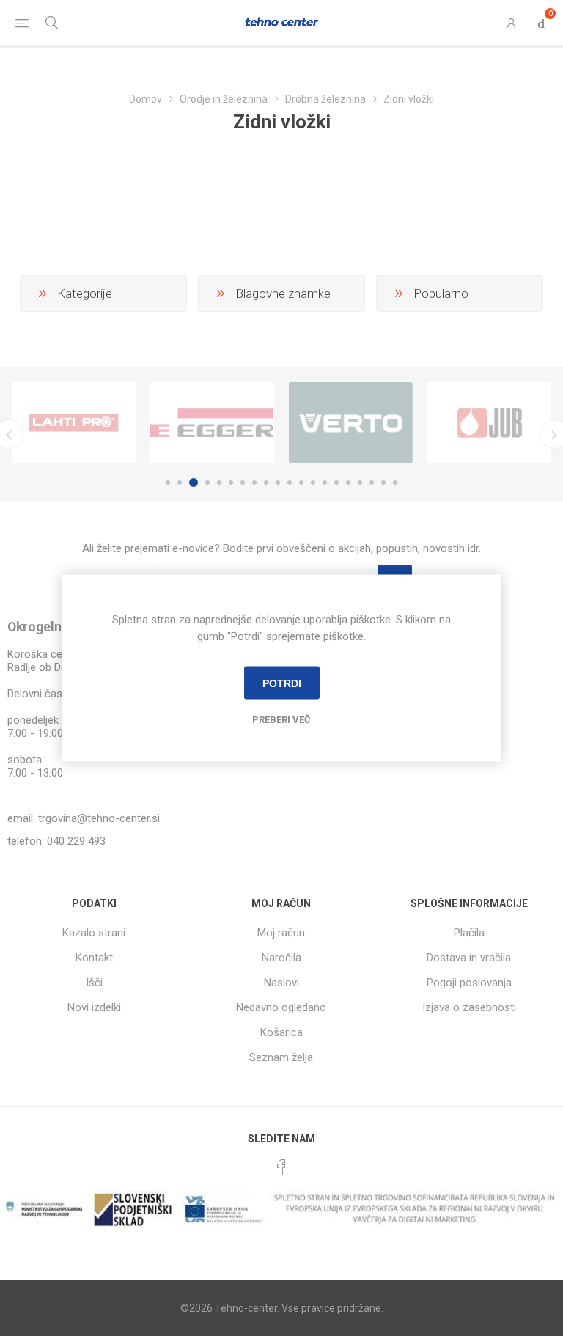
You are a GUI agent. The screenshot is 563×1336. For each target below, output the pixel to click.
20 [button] (395, 482)
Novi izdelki (94, 1007)
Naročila (281, 957)
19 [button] (383, 482)
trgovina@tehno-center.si (99, 818)
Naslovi (281, 982)
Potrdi (281, 683)
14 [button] (325, 482)
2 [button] (179, 482)
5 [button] (219, 482)
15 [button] (336, 482)
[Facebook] (281, 1167)
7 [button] (242, 482)
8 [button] (254, 482)
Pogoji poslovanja (469, 982)
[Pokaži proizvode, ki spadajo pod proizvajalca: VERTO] (351, 423)
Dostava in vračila (469, 957)
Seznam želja (281, 1057)
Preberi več (281, 719)
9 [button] (266, 482)
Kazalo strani (93, 932)
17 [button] (360, 482)
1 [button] (168, 482)
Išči (94, 982)
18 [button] (371, 482)
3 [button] (193, 482)
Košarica (281, 1032)
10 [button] (278, 482)
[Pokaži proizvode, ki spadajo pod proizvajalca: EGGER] (212, 423)
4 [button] (207, 482)
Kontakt (94, 957)
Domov (145, 99)
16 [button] (348, 482)
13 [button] (313, 482)
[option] (73, 423)
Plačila (469, 932)
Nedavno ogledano (281, 1007)
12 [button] (301, 482)
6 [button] (231, 482)
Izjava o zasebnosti (469, 1007)
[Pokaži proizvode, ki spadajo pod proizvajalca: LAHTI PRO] (74, 423)
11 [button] (289, 482)
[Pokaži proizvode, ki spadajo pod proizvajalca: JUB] (489, 423)
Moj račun (281, 932)
